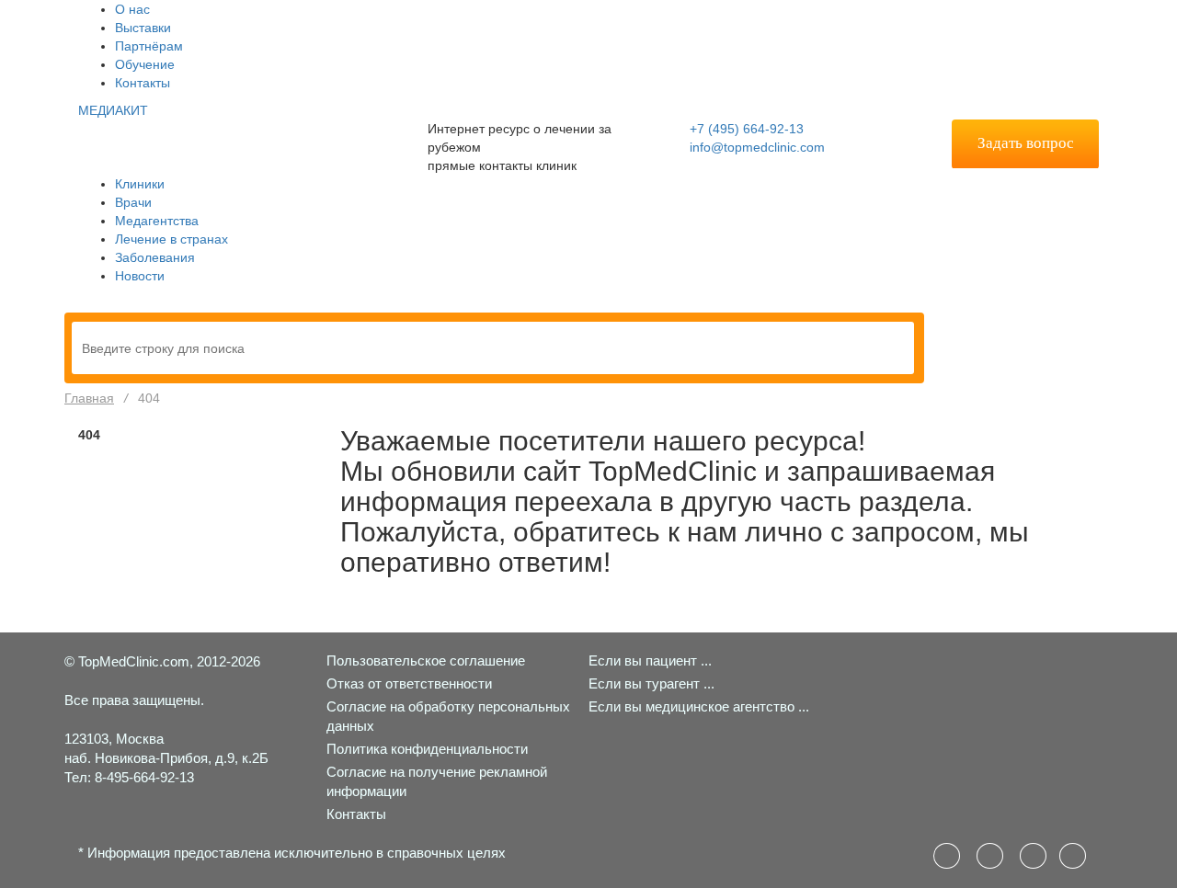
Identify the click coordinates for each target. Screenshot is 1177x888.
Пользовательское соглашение (425, 660)
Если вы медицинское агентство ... (698, 706)
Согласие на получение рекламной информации (436, 781)
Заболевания (155, 257)
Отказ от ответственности (409, 683)
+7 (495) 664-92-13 (747, 128)
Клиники (140, 183)
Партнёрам (149, 46)
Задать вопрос (1025, 143)
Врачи (133, 202)
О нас (132, 9)
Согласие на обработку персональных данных (448, 716)
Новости (140, 275)
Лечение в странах (171, 239)
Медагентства (157, 220)
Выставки (143, 27)
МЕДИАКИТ (113, 110)
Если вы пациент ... (650, 660)
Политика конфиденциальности (427, 749)
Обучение (145, 64)
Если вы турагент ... (651, 683)
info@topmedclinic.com (757, 147)
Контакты (142, 82)
